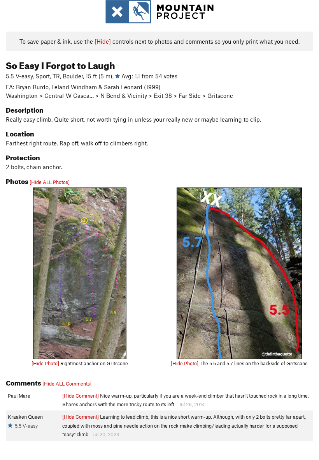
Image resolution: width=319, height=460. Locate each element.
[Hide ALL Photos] (50, 182)
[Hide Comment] (80, 396)
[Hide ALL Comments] (66, 383)
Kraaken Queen (25, 417)
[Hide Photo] (45, 363)
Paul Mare (19, 396)
